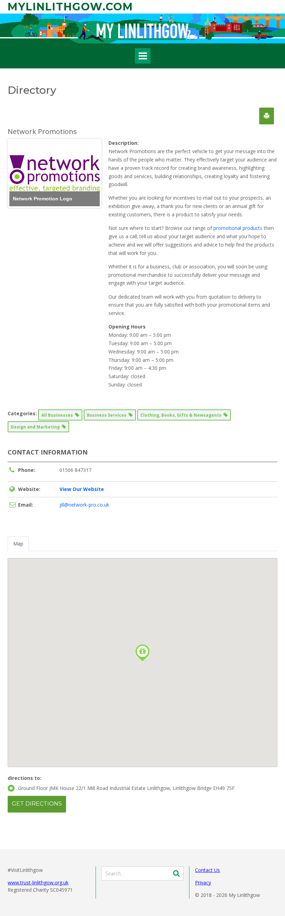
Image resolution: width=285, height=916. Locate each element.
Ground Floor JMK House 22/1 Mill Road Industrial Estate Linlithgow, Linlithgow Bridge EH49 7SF (126, 788)
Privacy (203, 882)
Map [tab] (18, 543)
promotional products (237, 228)
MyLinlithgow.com (70, 6)
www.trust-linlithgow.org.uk (38, 882)
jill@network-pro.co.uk (84, 504)
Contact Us (207, 870)
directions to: (24, 778)
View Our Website (81, 489)
